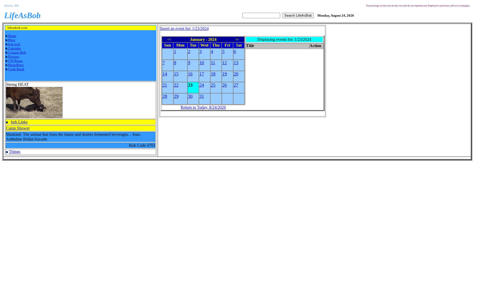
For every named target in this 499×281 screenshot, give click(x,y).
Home (12, 36)
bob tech (14, 44)
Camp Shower (18, 128)
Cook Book (16, 69)
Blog (11, 40)
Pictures (13, 57)
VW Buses (15, 61)
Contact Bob (17, 52)
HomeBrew (16, 65)
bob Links (19, 122)
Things (14, 151)
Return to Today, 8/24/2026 (203, 107)
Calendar (14, 48)
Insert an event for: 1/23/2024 (184, 28)
